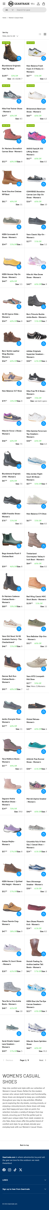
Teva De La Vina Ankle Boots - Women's (11, 1002)
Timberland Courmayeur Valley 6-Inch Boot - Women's (36, 556)
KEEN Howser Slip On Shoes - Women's (11, 275)
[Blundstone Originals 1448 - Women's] (12, 459)
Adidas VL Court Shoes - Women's (11, 962)
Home (4, 17)
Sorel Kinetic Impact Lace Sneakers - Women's (11, 1044)
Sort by (5, 32)
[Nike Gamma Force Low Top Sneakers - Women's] (37, 417)
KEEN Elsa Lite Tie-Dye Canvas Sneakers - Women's (36, 1004)
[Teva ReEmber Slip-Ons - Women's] (37, 622)
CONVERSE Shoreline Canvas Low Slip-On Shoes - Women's (36, 194)
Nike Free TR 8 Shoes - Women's (36, 392)
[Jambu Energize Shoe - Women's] (12, 705)
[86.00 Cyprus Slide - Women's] (12, 300)
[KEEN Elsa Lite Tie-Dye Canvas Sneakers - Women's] (37, 987)
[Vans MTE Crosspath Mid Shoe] (37, 662)
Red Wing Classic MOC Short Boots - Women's (36, 598)
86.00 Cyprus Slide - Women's (10, 315)
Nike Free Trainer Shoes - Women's (12, 110)
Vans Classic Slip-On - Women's (36, 236)
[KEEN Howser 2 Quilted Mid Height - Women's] (12, 867)
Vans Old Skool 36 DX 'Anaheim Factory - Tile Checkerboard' (11, 639)
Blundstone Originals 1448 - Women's (11, 475)
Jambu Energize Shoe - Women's (11, 720)
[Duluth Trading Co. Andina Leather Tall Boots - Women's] (37, 947)
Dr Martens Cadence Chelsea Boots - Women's (10, 599)
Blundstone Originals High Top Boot (11, 67)
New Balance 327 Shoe (12, 391)
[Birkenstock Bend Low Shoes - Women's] (37, 94)
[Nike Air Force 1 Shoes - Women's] (12, 417)
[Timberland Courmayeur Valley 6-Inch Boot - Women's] (37, 539)
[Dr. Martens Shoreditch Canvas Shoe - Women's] (12, 134)
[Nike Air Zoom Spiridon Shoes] (37, 1027)
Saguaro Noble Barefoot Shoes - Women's (9, 801)
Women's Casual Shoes (16, 17)
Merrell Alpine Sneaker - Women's (36, 800)
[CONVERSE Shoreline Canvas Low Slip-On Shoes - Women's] (37, 177)
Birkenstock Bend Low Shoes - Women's (36, 110)
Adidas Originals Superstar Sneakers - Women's (35, 354)
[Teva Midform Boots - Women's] (12, 745)
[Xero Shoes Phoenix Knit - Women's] (37, 907)
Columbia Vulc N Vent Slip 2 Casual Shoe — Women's (36, 844)
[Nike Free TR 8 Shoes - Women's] (37, 377)
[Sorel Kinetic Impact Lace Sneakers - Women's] (12, 1027)
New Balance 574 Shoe (36, 513)
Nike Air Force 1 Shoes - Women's (12, 432)
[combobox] (24, 9)
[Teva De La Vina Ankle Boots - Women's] (12, 987)
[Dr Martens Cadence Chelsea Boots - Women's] (12, 582)
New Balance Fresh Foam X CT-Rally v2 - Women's (35, 68)
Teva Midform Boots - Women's (11, 760)
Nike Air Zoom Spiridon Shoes (36, 1042)
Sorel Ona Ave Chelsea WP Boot (11, 193)
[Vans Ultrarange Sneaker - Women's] (37, 867)
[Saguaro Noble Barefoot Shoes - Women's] (12, 784)
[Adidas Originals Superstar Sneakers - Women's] (37, 337)
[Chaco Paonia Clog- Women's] (12, 907)
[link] (10, 1060)
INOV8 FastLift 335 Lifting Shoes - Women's (35, 151)
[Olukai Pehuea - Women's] (37, 705)
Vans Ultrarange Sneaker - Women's (35, 883)
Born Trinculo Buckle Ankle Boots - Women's (36, 315)
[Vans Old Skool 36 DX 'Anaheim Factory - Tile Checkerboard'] (12, 622)
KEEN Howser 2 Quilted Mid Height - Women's (12, 883)
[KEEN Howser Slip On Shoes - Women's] (12, 260)
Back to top (24, 1145)
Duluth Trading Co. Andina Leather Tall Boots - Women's (35, 964)
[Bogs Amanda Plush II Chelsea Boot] (12, 539)
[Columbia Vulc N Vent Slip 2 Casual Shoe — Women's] (37, 827)
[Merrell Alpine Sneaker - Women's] (37, 784)
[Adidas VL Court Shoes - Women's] (12, 947)
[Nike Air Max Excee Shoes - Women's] (37, 260)
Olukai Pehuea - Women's (33, 720)
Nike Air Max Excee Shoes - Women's (35, 276)
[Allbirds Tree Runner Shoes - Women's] (37, 745)
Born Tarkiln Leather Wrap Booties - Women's (10, 354)
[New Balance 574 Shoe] (37, 499)
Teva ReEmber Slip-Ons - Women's (36, 638)
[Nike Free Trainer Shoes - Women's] (12, 94)
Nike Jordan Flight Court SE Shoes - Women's (34, 477)
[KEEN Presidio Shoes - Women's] (12, 499)
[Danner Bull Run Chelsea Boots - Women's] (12, 662)
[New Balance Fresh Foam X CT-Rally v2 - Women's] (37, 51)
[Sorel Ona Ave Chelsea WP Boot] (12, 177)
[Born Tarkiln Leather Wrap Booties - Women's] (12, 337)
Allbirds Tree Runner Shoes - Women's (35, 760)
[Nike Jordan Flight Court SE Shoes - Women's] (37, 459)
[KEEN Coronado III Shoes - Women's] (12, 220)
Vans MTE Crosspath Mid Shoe (35, 677)
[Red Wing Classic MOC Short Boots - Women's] (37, 582)
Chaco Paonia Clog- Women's (10, 922)
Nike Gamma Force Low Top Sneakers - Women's (37, 434)
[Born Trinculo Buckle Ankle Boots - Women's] (37, 300)
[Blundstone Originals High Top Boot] (12, 51)
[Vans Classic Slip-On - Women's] (37, 220)
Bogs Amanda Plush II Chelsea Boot (11, 555)
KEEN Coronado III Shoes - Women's (10, 236)
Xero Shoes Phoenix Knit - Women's (35, 923)
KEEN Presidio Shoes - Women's (11, 515)
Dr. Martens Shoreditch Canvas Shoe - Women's (12, 150)
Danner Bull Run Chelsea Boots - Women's (9, 679)
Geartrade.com (12, 1204)
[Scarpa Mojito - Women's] (12, 827)
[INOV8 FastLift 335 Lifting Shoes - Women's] (37, 134)
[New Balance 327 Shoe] (12, 377)
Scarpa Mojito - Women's (8, 843)
